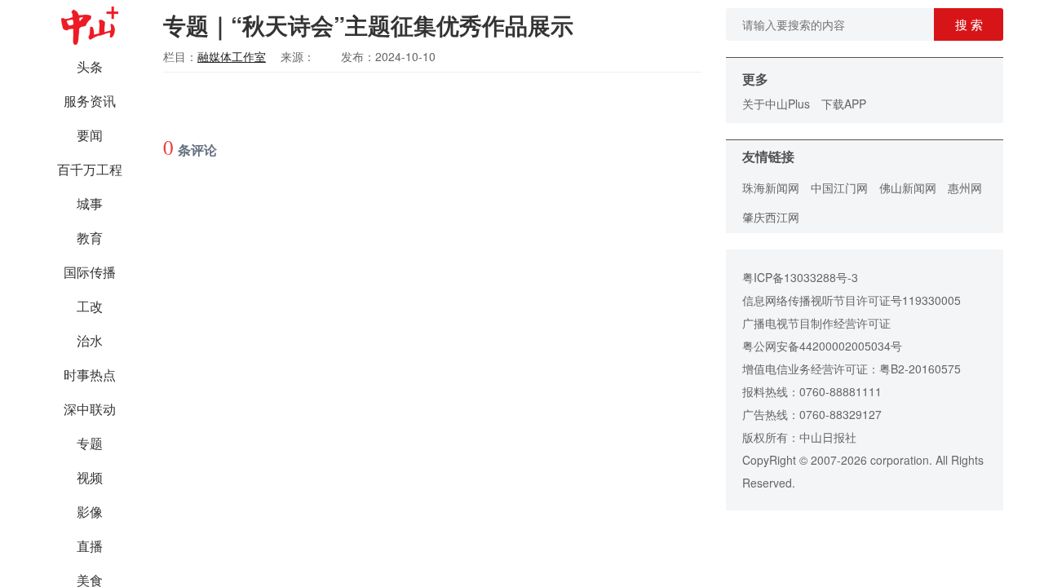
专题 (90, 443)
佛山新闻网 (907, 187)
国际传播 (90, 272)
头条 (90, 66)
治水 (90, 340)
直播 (90, 545)
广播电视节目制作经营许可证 (816, 323)
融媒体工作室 (231, 56)
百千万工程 (89, 169)
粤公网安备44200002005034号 (822, 346)
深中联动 (90, 408)
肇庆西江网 (770, 217)
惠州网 (965, 187)
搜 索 (969, 24)
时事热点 (90, 374)
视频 (90, 477)
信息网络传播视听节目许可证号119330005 (851, 300)
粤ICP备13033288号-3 (800, 277)
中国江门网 (839, 187)
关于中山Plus (776, 103)
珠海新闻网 (770, 187)
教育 (90, 237)
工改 (90, 306)
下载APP (843, 103)
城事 (90, 203)
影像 (90, 511)
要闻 (90, 135)
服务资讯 (90, 100)
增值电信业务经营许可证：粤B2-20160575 (851, 368)
